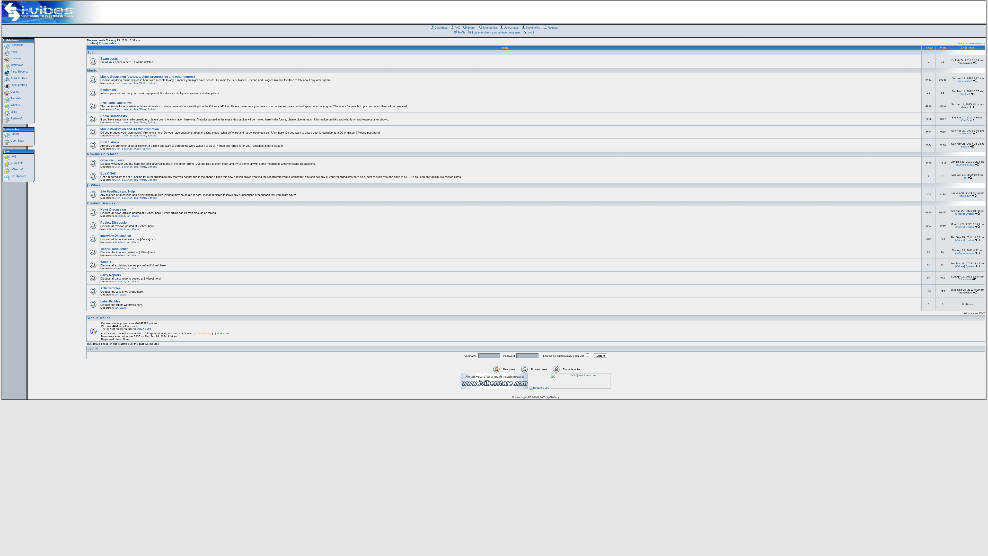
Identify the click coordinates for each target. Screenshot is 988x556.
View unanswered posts (971, 43)
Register (553, 27)
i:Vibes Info (17, 169)
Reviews (15, 58)
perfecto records (964, 253)
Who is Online (99, 318)
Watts (142, 83)
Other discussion (112, 160)
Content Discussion (104, 203)
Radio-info (16, 118)
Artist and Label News (116, 103)
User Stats (17, 140)
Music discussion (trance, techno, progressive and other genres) (147, 77)
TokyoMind (964, 279)
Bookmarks (533, 27)
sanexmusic (965, 81)
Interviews (16, 64)
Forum (14, 133)
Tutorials (15, 98)
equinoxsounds (965, 164)
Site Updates (18, 176)
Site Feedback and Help (117, 191)
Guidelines (441, 27)
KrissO (965, 120)
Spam (92, 52)
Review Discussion (114, 222)
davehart (127, 83)
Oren (117, 83)
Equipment (108, 90)
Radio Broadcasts (113, 116)
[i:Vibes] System (964, 213)
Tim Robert (964, 195)
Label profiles (18, 84)
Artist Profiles (18, 78)
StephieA (964, 94)
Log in (531, 32)
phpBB (527, 397)
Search (471, 27)
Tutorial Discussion (114, 249)
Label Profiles (110, 301)
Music (92, 70)
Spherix (152, 83)
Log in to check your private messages (496, 32)
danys (964, 107)
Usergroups (511, 27)
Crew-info (16, 162)
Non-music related (103, 154)
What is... (16, 105)
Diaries (14, 91)
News (14, 51)
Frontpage (16, 44)
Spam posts (109, 58)
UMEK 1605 (144, 328)
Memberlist (490, 27)
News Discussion (113, 209)
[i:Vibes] (94, 185)
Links (13, 111)
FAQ (457, 27)
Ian (136, 83)
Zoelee (965, 146)
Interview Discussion (115, 236)
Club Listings (109, 142)
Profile (461, 32)
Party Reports (19, 71)
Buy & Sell (108, 173)
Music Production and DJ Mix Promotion (129, 129)
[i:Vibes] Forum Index (101, 43)
